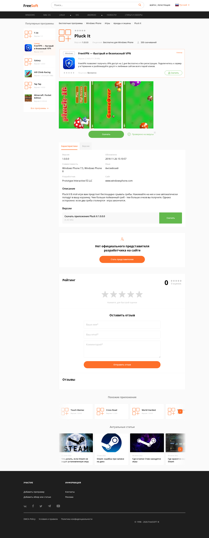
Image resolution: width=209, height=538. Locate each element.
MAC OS (47, 15)
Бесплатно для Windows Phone (118, 42)
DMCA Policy (29, 519)
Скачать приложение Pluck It (85, 216)
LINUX (62, 15)
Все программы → (39, 108)
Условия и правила (48, 519)
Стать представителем (122, 259)
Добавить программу (34, 491)
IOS (77, 15)
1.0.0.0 (81, 42)
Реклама (69, 497)
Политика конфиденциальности (76, 519)
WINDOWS (30, 15)
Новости (111, 15)
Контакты (70, 491)
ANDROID (91, 15)
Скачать (106, 134)
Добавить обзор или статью (37, 497)
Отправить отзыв (122, 364)
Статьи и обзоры (133, 15)
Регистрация (164, 5)
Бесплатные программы (71, 23)
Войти (153, 5)
